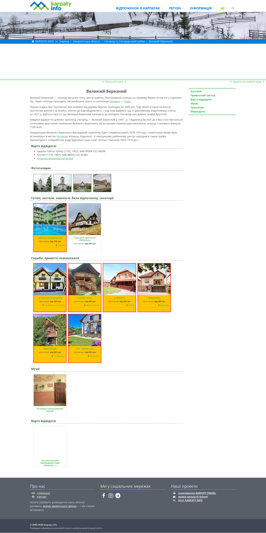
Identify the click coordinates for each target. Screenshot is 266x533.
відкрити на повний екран (247, 81)
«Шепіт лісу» (84, 297)
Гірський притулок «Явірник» (85, 239)
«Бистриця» (50, 348)
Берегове (164, 305)
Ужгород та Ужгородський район (124, 41)
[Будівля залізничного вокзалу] (83, 182)
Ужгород (114, 101)
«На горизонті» (85, 348)
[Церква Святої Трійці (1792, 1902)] (43, 182)
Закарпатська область (86, 41)
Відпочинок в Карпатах (138, 8)
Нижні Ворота (93, 305)
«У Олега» (119, 297)
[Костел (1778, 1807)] (63, 182)
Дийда (131, 305)
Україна (64, 41)
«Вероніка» (154, 297)
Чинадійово (59, 356)
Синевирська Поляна (54, 305)
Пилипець (95, 356)
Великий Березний (161, 41)
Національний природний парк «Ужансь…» (50, 463)
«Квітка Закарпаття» (50, 237)
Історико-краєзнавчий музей (55, 158)
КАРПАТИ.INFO (44, 41)
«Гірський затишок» (50, 297)
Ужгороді (62, 136)
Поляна (61, 245)
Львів (127, 101)
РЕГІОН (175, 8)
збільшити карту (114, 81)
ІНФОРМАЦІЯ (201, 8)
